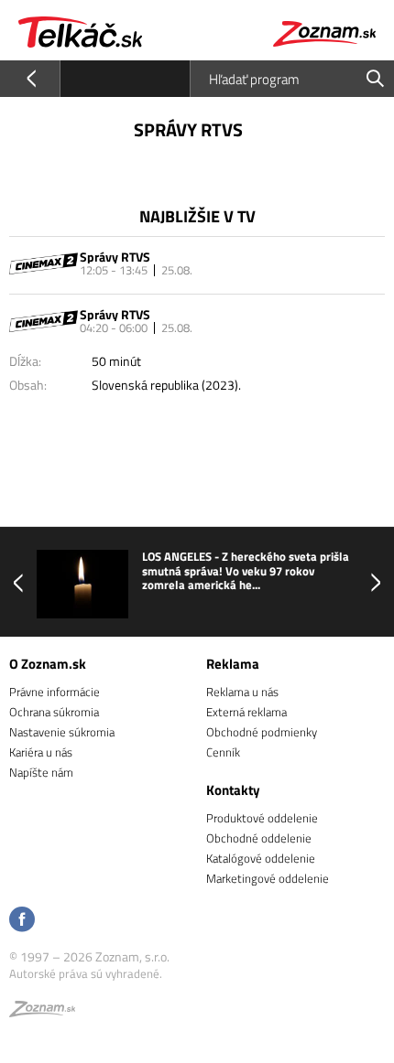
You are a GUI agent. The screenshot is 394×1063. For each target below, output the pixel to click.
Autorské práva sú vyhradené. (85, 973)
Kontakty (233, 789)
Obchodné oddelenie (259, 838)
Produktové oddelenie (262, 818)
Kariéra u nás (40, 752)
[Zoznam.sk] (42, 1012)
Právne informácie (54, 691)
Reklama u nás (242, 691)
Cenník (223, 752)
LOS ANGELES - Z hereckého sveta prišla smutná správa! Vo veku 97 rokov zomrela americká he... (245, 571)
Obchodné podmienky (261, 732)
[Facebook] (22, 920)
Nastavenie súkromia (62, 732)
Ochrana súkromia (54, 712)
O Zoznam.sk (47, 663)
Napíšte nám (41, 772)
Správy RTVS (115, 256)
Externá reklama (246, 712)
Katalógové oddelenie (260, 858)
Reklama (232, 663)
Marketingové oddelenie (267, 878)
